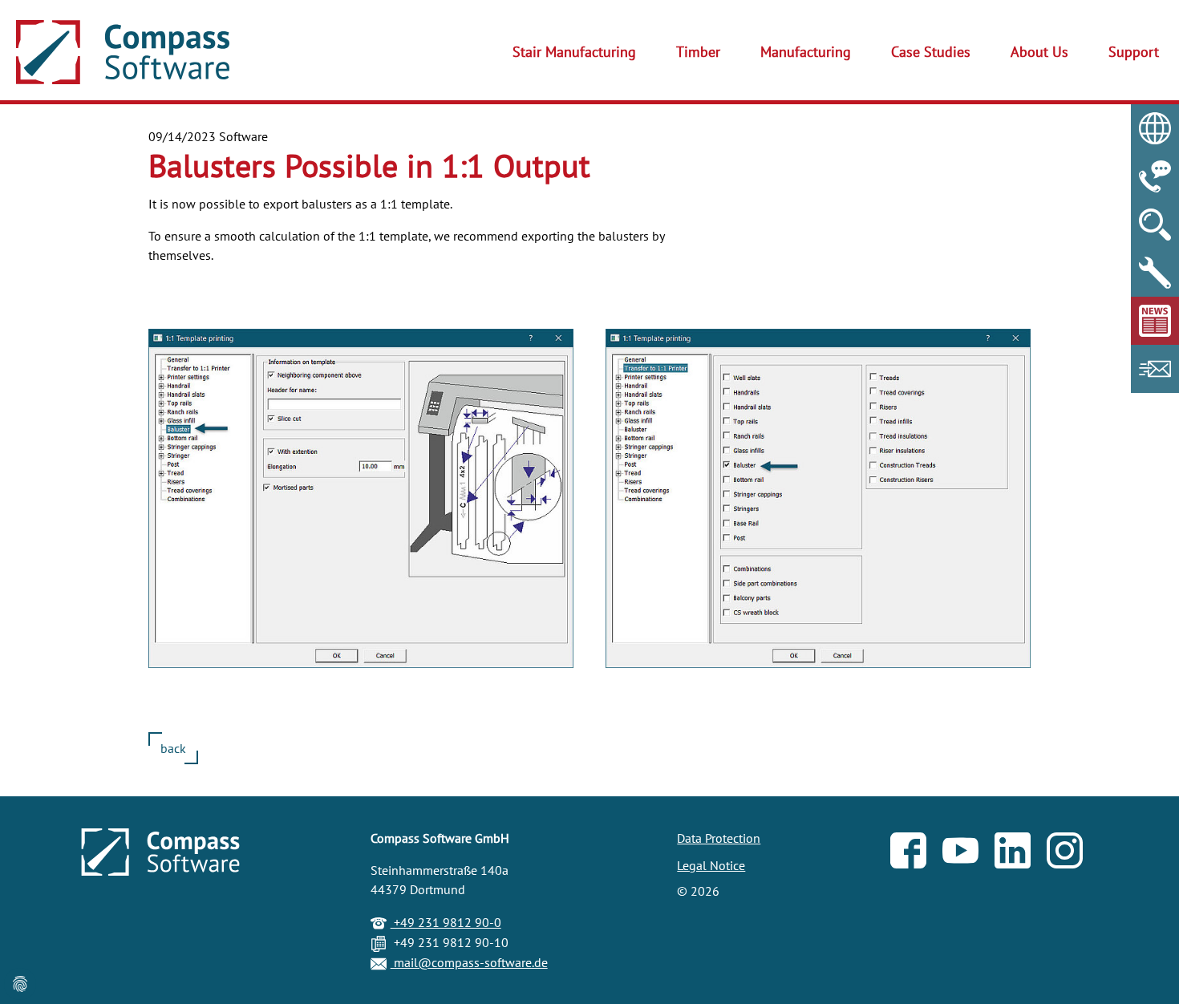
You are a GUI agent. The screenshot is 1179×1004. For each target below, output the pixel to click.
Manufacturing (805, 52)
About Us (1039, 52)
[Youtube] (968, 854)
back (173, 748)
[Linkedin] (1021, 854)
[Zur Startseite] (122, 52)
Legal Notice (711, 865)
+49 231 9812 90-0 (446, 922)
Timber (698, 52)
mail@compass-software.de (469, 962)
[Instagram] (1073, 854)
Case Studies (930, 52)
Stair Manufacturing (574, 52)
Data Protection (718, 838)
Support (1133, 52)
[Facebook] (916, 854)
